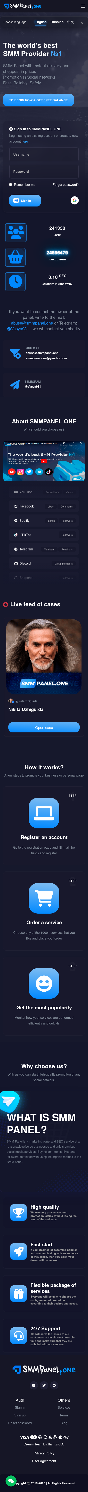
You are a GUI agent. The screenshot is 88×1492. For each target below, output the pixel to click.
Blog (64, 1423)
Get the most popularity (44, 1007)
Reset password (20, 1423)
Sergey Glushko (25, 709)
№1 (56, 53)
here (24, 141)
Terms (64, 1415)
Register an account (44, 837)
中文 (70, 21)
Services (64, 1407)
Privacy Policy (44, 1453)
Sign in (26, 200)
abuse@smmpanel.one (32, 323)
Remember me (24, 184)
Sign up (20, 1415)
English (41, 21)
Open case (44, 727)
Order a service (44, 922)
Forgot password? (66, 184)
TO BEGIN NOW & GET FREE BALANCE (38, 100)
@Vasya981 (18, 328)
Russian (57, 21)
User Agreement (44, 1461)
